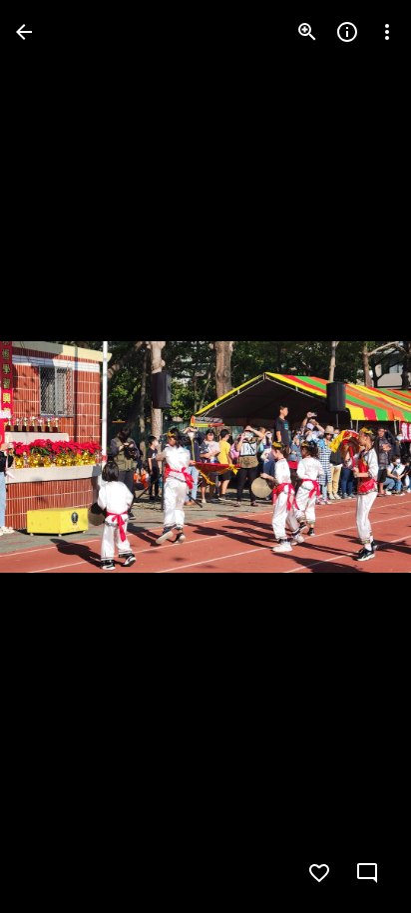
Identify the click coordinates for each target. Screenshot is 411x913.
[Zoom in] (307, 32)
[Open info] (347, 32)
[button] (56, 457)
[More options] (387, 32)
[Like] (319, 873)
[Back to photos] (24, 32)
